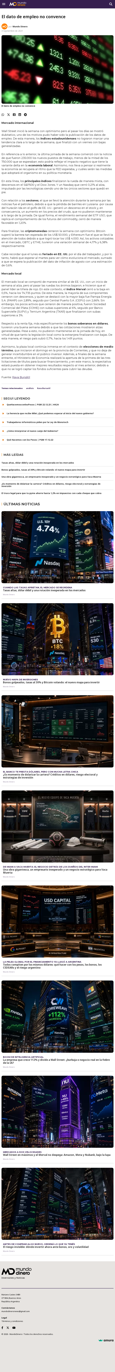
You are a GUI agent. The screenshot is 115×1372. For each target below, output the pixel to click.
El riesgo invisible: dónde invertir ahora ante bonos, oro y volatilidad (46, 1247)
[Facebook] (14, 115)
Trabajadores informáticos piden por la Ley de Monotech (37, 422)
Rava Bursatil (43, 388)
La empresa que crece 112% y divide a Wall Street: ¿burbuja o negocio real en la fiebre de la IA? (56, 1061)
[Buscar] (111, 4)
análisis (30, 388)
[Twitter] (8, 115)
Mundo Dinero (20, 26)
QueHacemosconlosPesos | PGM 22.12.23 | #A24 (33, 404)
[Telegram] (25, 115)
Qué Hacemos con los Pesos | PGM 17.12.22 (30, 439)
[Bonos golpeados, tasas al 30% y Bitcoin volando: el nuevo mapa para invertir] (57, 639)
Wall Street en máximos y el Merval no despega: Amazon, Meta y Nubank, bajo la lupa (57, 1155)
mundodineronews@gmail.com (15, 1311)
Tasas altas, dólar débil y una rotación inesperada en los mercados (37, 462)
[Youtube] (14, 1327)
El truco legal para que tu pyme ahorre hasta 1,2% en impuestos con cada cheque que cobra (51, 493)
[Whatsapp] (2, 115)
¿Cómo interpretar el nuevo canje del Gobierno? (32, 431)
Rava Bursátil (21, 377)
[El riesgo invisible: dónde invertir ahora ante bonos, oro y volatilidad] (57, 1204)
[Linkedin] (19, 115)
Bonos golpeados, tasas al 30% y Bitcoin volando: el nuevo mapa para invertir (43, 469)
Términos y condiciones (12, 1321)
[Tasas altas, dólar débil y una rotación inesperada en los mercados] (57, 547)
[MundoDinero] (18, 4)
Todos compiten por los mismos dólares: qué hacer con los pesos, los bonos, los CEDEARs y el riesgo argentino (52, 966)
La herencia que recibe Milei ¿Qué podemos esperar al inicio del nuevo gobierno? (50, 413)
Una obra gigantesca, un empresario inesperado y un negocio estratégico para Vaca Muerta (51, 476)
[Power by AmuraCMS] (106, 1340)
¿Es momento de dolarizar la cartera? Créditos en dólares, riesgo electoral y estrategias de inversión (50, 485)
